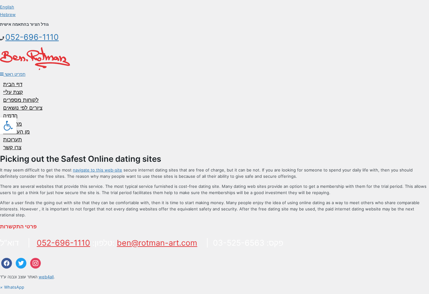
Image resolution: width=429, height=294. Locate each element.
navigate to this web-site (97, 169)
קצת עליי (13, 92)
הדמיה (10, 115)
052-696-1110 (32, 37)
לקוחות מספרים (21, 100)
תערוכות (12, 139)
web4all (46, 276)
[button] (8, 125)
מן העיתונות (16, 131)
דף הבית (12, 84)
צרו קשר (12, 147)
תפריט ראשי (14, 74)
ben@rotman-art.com (157, 243)
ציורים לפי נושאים (22, 108)
